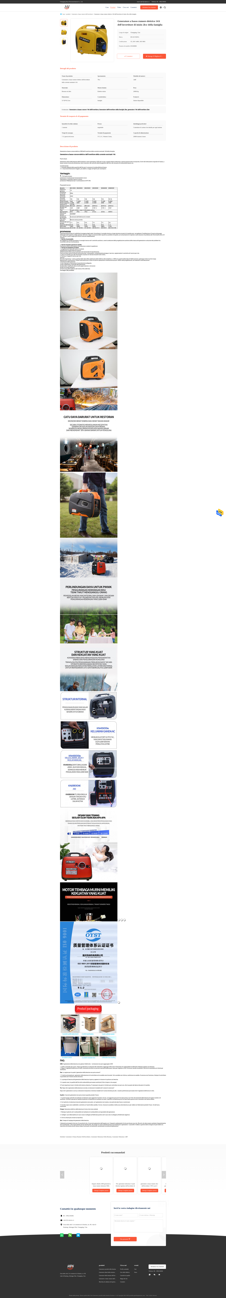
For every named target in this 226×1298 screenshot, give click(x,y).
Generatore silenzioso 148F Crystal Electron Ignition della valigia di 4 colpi (101, 1186)
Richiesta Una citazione (149, 7)
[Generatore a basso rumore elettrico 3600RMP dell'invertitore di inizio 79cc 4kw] (125, 1168)
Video (119, 7)
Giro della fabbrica (125, 1272)
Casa (107, 7)
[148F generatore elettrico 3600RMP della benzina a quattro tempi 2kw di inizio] (149, 1168)
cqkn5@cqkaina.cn (68, 1220)
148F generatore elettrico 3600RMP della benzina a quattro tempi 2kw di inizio (149, 1186)
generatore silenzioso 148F (120, 1137)
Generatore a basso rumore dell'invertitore (82, 14)
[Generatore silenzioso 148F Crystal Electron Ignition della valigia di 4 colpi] (100, 1168)
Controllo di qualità (125, 1275)
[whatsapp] (64, 1236)
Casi (135, 1269)
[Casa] (67, 7)
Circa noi (126, 7)
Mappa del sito (123, 1278)
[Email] (80, 1236)
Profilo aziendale (124, 1269)
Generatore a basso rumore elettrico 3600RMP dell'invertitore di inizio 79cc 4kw (125, 1186)
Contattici (133, 7)
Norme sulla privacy (74, 1295)
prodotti (68, 14)
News (135, 1272)
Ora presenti (124, 1239)
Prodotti (112, 7)
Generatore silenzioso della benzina (101, 1137)
